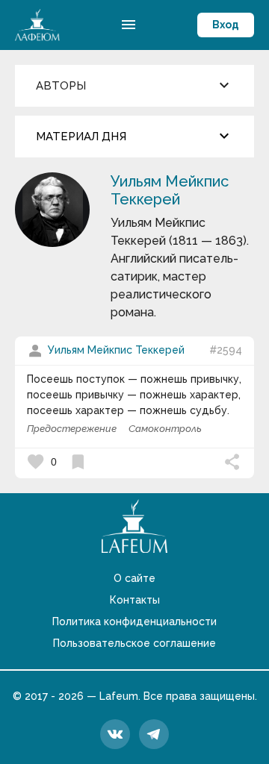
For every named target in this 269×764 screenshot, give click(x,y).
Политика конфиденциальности (134, 621)
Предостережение (72, 428)
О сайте (134, 578)
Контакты (135, 600)
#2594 (225, 350)
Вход (225, 25)
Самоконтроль (165, 428)
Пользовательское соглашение (134, 643)
